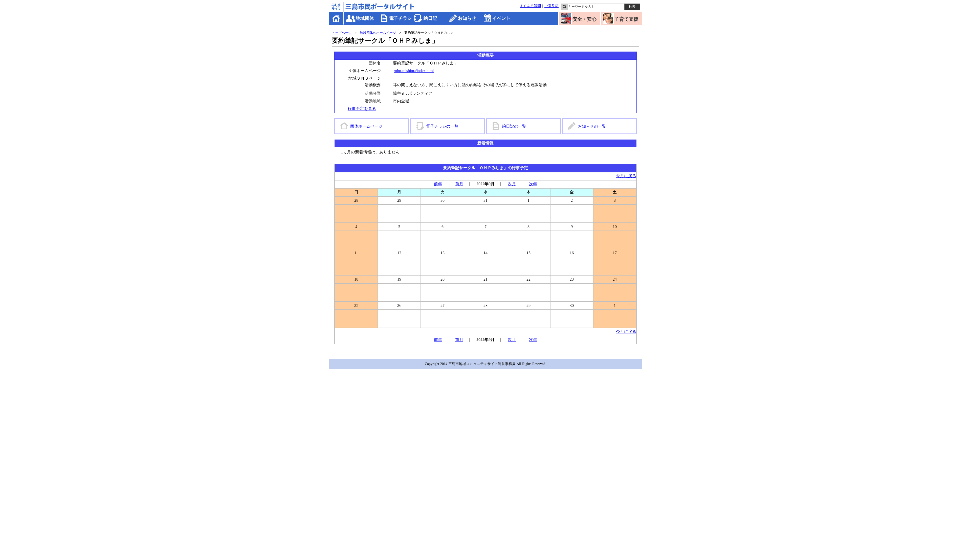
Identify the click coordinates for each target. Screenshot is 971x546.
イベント (501, 18)
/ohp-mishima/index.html (414, 71)
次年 (533, 184)
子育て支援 (626, 19)
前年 (438, 184)
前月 (459, 184)
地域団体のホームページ (378, 33)
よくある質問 (530, 6)
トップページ (341, 33)
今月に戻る (626, 176)
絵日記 (430, 18)
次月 (512, 184)
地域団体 (365, 18)
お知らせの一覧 (592, 126)
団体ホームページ (366, 126)
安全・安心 (584, 19)
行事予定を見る (362, 108)
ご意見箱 (551, 6)
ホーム (336, 18)
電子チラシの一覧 (442, 126)
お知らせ (467, 18)
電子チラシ (400, 18)
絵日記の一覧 (514, 126)
